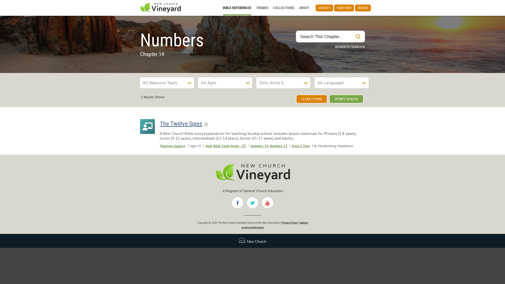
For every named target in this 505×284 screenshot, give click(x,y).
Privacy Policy (290, 222)
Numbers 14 (259, 146)
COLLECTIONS (283, 8)
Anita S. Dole (301, 146)
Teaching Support (172, 146)
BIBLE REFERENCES (237, 8)
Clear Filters (311, 99)
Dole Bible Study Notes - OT (226, 146)
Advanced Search (348, 47)
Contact (324, 8)
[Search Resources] (358, 36)
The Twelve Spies (181, 123)
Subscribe (344, 8)
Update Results (346, 99)
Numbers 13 (278, 146)
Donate (363, 8)
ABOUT (304, 8)
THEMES (262, 8)
